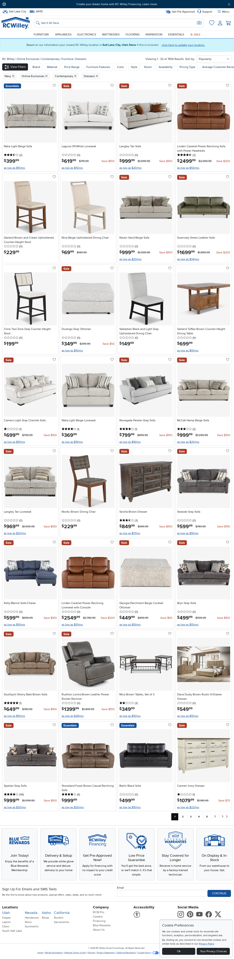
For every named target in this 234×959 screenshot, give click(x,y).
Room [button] (148, 67)
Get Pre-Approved (183, 12)
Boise (45, 918)
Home (40, 952)
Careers (98, 916)
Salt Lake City (17, 11)
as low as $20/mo (130, 168)
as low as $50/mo (188, 168)
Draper (6, 918)
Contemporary (50, 59)
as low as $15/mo (14, 168)
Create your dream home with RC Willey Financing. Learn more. (117, 4)
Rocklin (58, 918)
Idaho (46, 913)
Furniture (41, 34)
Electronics (86, 34)
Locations (10, 907)
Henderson (32, 918)
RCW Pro (98, 912)
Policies (91, 952)
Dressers (80, 59)
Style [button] (134, 67)
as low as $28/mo (73, 716)
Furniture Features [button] (98, 67)
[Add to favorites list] (54, 85)
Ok (179, 951)
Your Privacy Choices (213, 951)
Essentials (176, 34)
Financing (99, 921)
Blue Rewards (101, 925)
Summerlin (32, 926)
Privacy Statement (106, 952)
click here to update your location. (183, 45)
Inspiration (154, 34)
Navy (8, 76)
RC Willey (8, 59)
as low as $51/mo (72, 624)
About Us (99, 930)
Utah (6, 913)
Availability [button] (166, 67)
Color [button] (120, 67)
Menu (225, 12)
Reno (28, 922)
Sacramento (61, 922)
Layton (6, 922)
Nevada (31, 913)
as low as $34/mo (188, 259)
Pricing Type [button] (187, 67)
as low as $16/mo (130, 442)
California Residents (126, 952)
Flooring (132, 34)
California (62, 913)
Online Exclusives (28, 59)
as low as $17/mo (129, 533)
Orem (5, 926)
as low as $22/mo (188, 807)
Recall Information (54, 952)
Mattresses (111, 34)
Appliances (63, 34)
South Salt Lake (12, 931)
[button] (27, 4)
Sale (196, 34)
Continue (219, 893)
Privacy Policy (206, 943)
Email (120, 888)
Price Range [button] (72, 67)
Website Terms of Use (75, 952)
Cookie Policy (144, 952)
